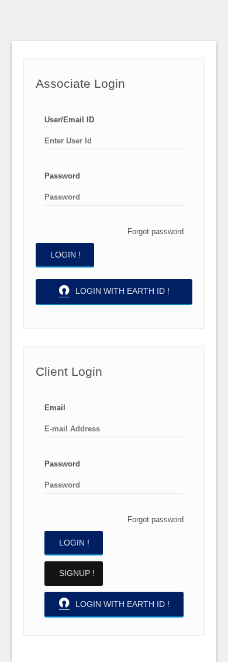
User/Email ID (69, 119)
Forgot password (155, 231)
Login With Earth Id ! (122, 291)
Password (62, 175)
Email (54, 407)
